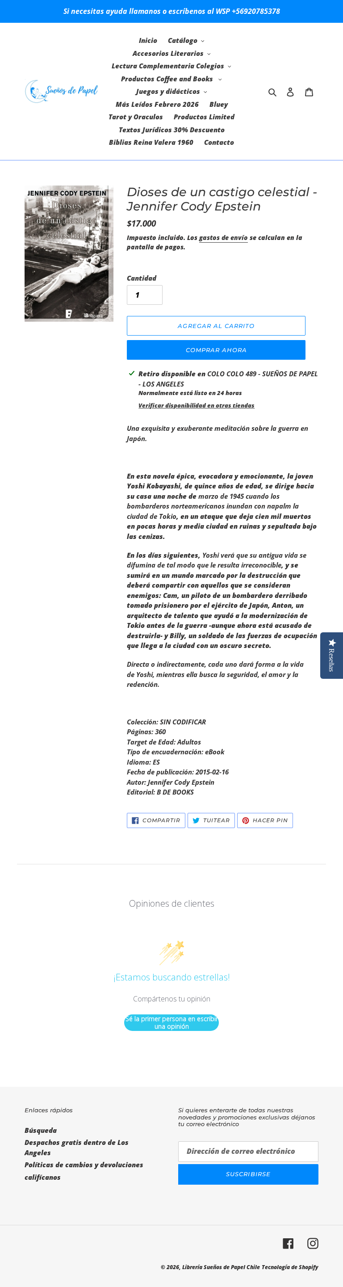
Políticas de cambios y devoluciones (84, 1164)
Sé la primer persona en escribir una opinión (171, 1022)
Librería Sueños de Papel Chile (221, 1267)
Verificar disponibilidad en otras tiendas (196, 405)
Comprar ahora (216, 349)
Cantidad (141, 277)
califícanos (43, 1177)
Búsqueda (41, 1130)
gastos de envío (223, 237)
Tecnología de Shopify (290, 1267)
